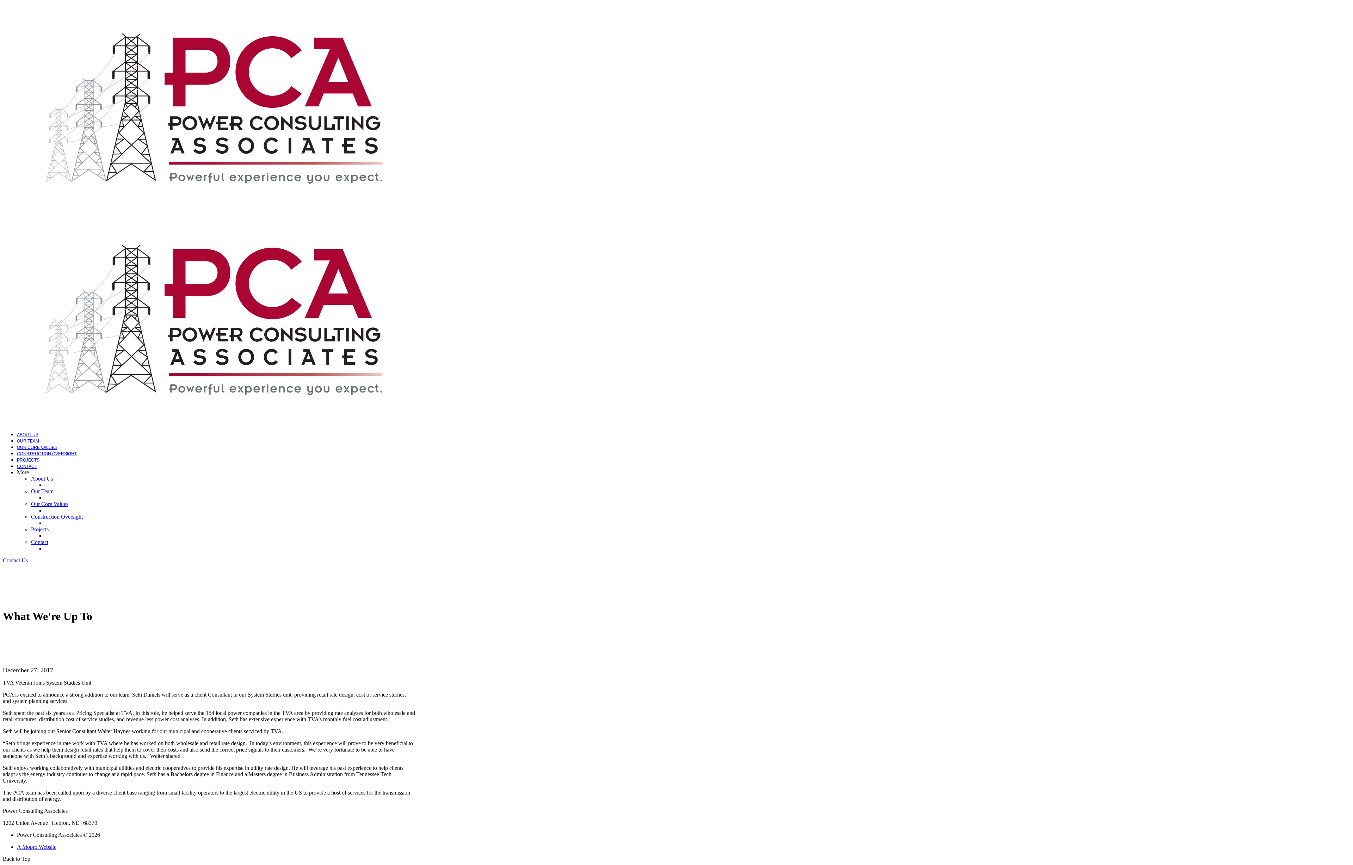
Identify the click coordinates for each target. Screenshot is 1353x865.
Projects (28, 460)
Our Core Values (37, 447)
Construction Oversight (47, 453)
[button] (15, 560)
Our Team (28, 441)
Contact (27, 466)
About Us (27, 434)
